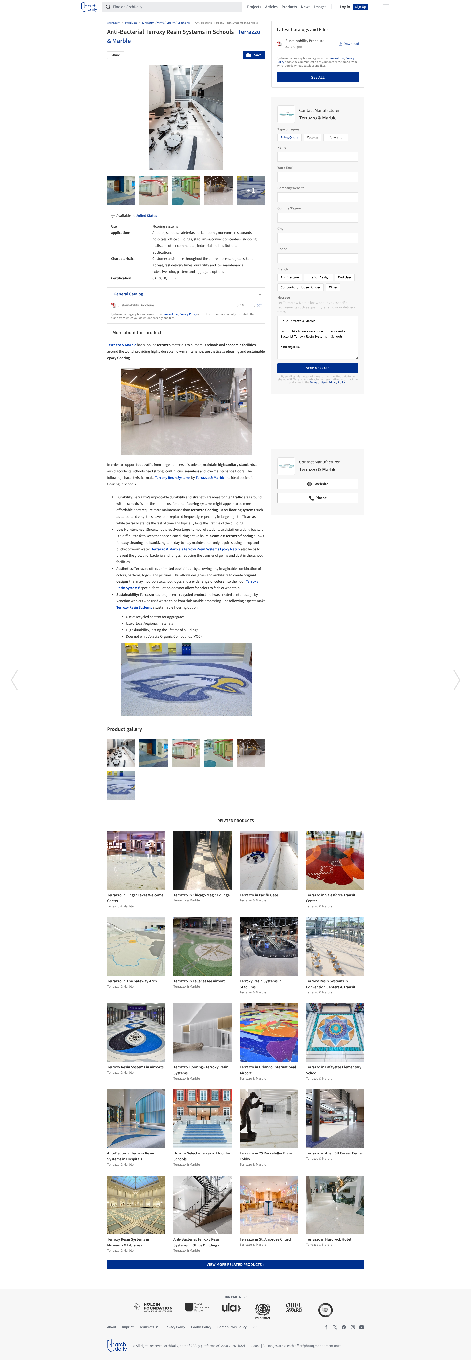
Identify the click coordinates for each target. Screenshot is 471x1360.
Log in (345, 7)
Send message (318, 368)
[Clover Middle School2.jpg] (121, 190)
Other (333, 287)
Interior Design (318, 277)
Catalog (312, 137)
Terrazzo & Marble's (167, 549)
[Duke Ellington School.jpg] (251, 190)
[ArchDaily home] (89, 7)
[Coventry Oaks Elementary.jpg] (186, 190)
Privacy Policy (188, 314)
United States (146, 215)
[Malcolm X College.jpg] (218, 190)
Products (289, 7)
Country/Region (289, 208)
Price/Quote (289, 137)
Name (281, 147)
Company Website (290, 188)
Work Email (285, 167)
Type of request (289, 129)
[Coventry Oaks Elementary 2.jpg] (153, 190)
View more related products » (235, 1264)
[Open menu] (386, 7)
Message (283, 297)
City (280, 228)
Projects (254, 7)
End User (344, 277)
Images (320, 7)
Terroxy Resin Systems (134, 607)
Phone (282, 249)
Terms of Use (170, 314)
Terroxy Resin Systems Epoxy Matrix (212, 549)
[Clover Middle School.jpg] (121, 785)
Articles (271, 7)
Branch (282, 269)
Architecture (290, 277)
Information (336, 137)
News (305, 7)
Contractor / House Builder (300, 287)
